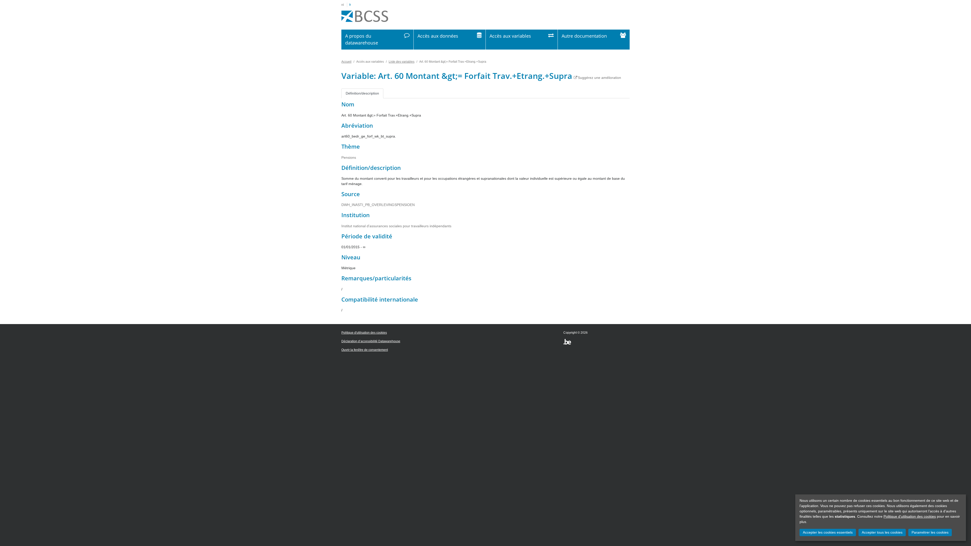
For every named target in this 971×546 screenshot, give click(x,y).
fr (350, 5)
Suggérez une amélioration (599, 78)
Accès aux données (437, 36)
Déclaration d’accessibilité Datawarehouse (370, 341)
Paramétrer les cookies (930, 532)
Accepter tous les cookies (882, 532)
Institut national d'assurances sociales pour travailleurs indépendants (396, 226)
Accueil (346, 61)
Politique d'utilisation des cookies (910, 516)
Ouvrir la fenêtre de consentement (364, 350)
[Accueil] (364, 16)
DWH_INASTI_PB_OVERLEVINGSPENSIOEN (378, 205)
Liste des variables (401, 61)
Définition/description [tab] (362, 93)
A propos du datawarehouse (361, 39)
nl (342, 5)
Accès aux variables (510, 36)
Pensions (348, 157)
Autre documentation (584, 36)
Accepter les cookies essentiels (828, 532)
